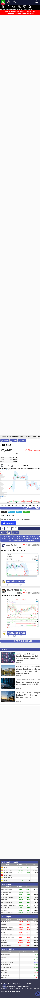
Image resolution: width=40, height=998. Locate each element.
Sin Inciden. (11, 511)
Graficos (9, 532)
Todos (8, 527)
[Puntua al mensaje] (10, 584)
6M (23, 505)
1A (16, 505)
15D (34, 505)
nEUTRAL (19, 511)
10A (5, 505)
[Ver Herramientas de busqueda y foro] (2, 528)
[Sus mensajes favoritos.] (17, 532)
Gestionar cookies (7, 989)
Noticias (2, 532)
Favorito (5, 440)
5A (9, 505)
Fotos (13, 532)
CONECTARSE (9, 523)
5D (37, 505)
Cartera (14, 440)
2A (12, 505)
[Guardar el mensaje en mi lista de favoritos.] (21, 584)
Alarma (22, 440)
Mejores (5, 532)
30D (30, 505)
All (2, 505)
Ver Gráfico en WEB (16, 581)
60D (26, 505)
